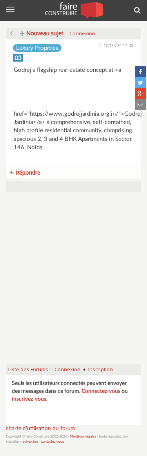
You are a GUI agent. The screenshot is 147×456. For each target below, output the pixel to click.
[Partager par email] (140, 104)
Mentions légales (83, 436)
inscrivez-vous (29, 399)
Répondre (27, 172)
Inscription (100, 369)
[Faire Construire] (73, 10)
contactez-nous (52, 441)
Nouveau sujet (44, 33)
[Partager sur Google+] (140, 93)
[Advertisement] (73, 282)
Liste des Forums (28, 369)
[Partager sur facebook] (140, 71)
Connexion (82, 33)
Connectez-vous (101, 391)
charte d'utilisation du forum (40, 428)
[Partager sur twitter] (140, 82)
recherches (30, 441)
